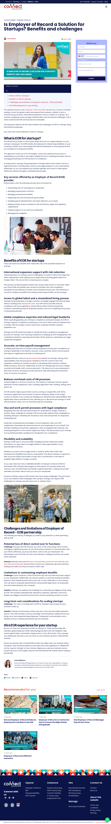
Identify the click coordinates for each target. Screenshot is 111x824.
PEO (26, 790)
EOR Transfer (30, 796)
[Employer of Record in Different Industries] (20, 740)
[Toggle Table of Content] (7, 91)
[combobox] (91, 64)
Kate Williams (11, 39)
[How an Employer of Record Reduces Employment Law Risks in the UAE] (20, 704)
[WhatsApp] (107, 819)
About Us (93, 790)
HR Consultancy (75, 790)
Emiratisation (74, 796)
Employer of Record (24, 20)
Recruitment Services (77, 788)
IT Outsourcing (52, 796)
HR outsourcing (35, 358)
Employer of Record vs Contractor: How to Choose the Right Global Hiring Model (54, 722)
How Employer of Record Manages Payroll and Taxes (89, 721)
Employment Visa (54, 798)
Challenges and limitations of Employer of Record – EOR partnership (36, 102)
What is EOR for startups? (19, 96)
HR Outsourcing (75, 793)
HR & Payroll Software (77, 806)
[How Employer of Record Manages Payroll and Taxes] (90, 704)
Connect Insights (10, 20)
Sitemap (93, 813)
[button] (106, 7)
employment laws (28, 303)
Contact (93, 788)
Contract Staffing (54, 793)
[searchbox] (89, 64)
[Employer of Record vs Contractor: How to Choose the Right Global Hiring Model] (55, 704)
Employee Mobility (32, 793)
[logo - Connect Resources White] (12, 784)
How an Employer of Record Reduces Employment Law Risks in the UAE (20, 721)
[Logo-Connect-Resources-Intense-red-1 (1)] (13, 7)
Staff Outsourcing (54, 790)
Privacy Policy (95, 810)
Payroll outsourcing (54, 788)
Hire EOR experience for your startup (24, 105)
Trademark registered (101, 822)
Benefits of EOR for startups (20, 99)
